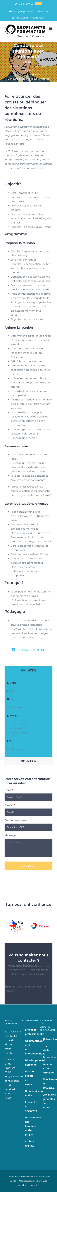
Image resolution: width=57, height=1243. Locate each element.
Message (10, 835)
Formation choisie (16, 820)
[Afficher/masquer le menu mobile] (50, 28)
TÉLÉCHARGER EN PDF (30, 650)
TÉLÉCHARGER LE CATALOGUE (28, 18)
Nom (9, 790)
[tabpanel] (28, 715)
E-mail (10, 805)
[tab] (28, 670)
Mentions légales (28, 1180)
